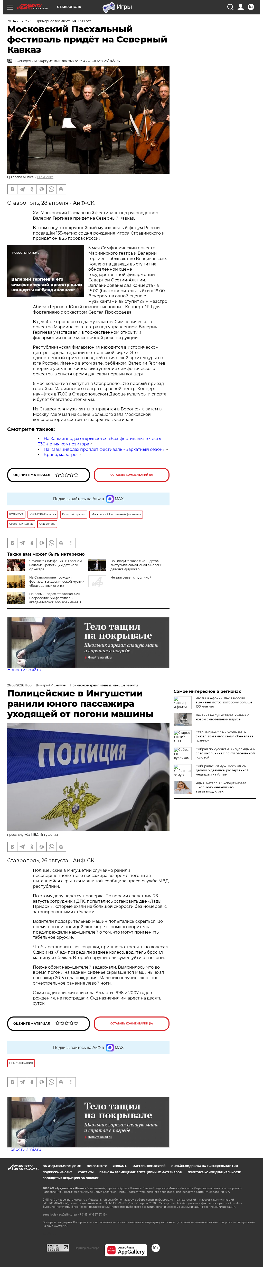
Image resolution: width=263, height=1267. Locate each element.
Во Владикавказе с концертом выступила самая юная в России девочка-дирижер (136, 565)
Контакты (85, 1172)
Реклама (119, 1166)
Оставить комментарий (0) (131, 475)
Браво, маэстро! (61, 454)
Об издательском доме (62, 1166)
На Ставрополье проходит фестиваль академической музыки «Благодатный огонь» (56, 581)
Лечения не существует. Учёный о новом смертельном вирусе (222, 717)
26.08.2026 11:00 (19, 685)
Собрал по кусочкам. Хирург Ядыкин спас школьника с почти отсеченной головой (225, 753)
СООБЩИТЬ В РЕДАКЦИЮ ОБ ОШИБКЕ (71, 1178)
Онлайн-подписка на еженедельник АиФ (204, 1166)
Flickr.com (45, 177)
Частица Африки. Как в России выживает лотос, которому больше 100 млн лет (224, 702)
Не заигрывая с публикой (131, 577)
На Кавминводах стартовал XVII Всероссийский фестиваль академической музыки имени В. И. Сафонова (55, 600)
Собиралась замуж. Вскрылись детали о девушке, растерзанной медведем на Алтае (222, 770)
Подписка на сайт (57, 1172)
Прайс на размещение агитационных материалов (140, 1172)
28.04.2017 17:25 (19, 21)
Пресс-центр (97, 1166)
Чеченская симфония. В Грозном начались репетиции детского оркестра (55, 565)
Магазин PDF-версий (149, 1166)
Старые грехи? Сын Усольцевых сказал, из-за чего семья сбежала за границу (224, 736)
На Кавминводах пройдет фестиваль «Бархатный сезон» (104, 449)
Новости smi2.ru (24, 669)
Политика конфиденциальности (214, 1172)
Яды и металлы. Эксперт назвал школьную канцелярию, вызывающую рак (221, 787)
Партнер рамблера (87, 1247)
